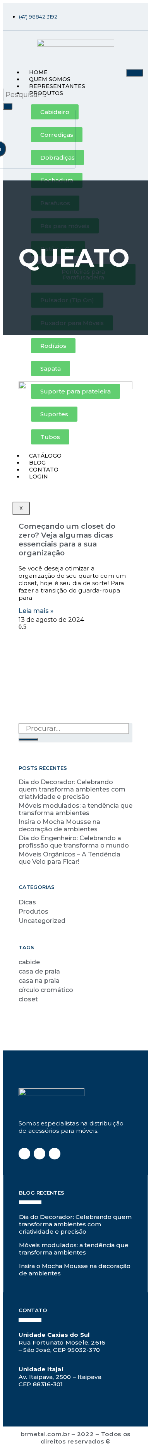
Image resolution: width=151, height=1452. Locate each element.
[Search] (28, 739)
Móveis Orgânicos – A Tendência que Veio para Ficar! (69, 858)
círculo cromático (46, 990)
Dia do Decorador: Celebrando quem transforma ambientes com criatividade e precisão (72, 789)
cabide (29, 962)
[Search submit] (7, 106)
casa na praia (39, 980)
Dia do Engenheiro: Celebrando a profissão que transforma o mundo (74, 841)
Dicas (27, 902)
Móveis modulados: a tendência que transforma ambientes (75, 809)
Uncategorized (42, 920)
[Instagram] (111, 17)
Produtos (33, 911)
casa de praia (39, 971)
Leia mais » (36, 611)
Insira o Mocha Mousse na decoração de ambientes (59, 825)
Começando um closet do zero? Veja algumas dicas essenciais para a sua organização (67, 539)
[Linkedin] (125, 17)
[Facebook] (97, 17)
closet (28, 999)
